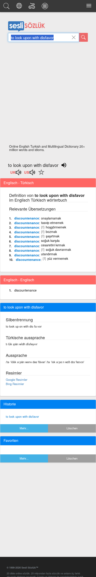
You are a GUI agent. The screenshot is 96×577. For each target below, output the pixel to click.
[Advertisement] (48, 94)
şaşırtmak (52, 236)
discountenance (26, 218)
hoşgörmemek (56, 227)
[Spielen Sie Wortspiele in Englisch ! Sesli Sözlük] (32, 7)
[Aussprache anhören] (16, 174)
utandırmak (49, 254)
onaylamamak (51, 218)
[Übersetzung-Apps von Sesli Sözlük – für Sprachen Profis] (45, 7)
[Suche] (83, 37)
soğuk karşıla (50, 240)
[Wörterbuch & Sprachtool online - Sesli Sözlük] (7, 7)
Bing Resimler (15, 384)
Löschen (72, 428)
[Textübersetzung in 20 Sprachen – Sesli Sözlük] (20, 7)
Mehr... (24, 428)
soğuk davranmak (58, 249)
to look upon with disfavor (22, 416)
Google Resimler (16, 379)
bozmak (51, 231)
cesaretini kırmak (53, 245)
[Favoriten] (40, 174)
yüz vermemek (57, 258)
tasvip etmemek (52, 222)
